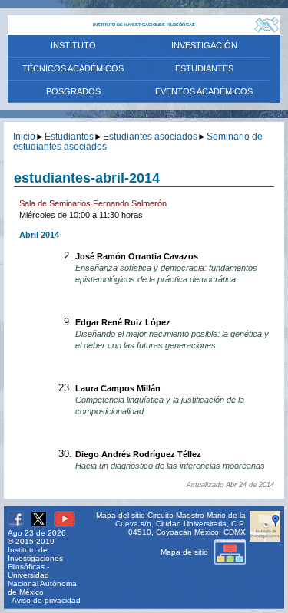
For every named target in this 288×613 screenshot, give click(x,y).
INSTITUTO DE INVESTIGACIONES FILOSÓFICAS (144, 24)
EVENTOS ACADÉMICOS (204, 91)
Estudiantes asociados (150, 136)
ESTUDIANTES (204, 68)
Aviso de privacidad (46, 600)
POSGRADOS (73, 91)
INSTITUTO (73, 45)
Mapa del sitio (120, 515)
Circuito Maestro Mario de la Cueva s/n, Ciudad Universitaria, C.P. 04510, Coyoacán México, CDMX (180, 523)
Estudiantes (69, 136)
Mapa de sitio (185, 552)
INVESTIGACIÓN (204, 45)
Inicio (24, 136)
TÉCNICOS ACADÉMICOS (73, 68)
